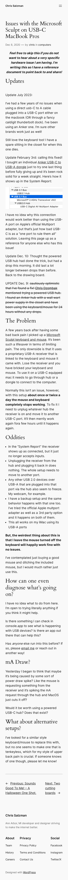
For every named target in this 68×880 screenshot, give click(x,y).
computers (44, 44)
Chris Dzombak (46, 288)
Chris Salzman (14, 5)
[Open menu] (60, 6)
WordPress (29, 872)
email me (27, 648)
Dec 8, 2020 (12, 44)
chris (32, 44)
